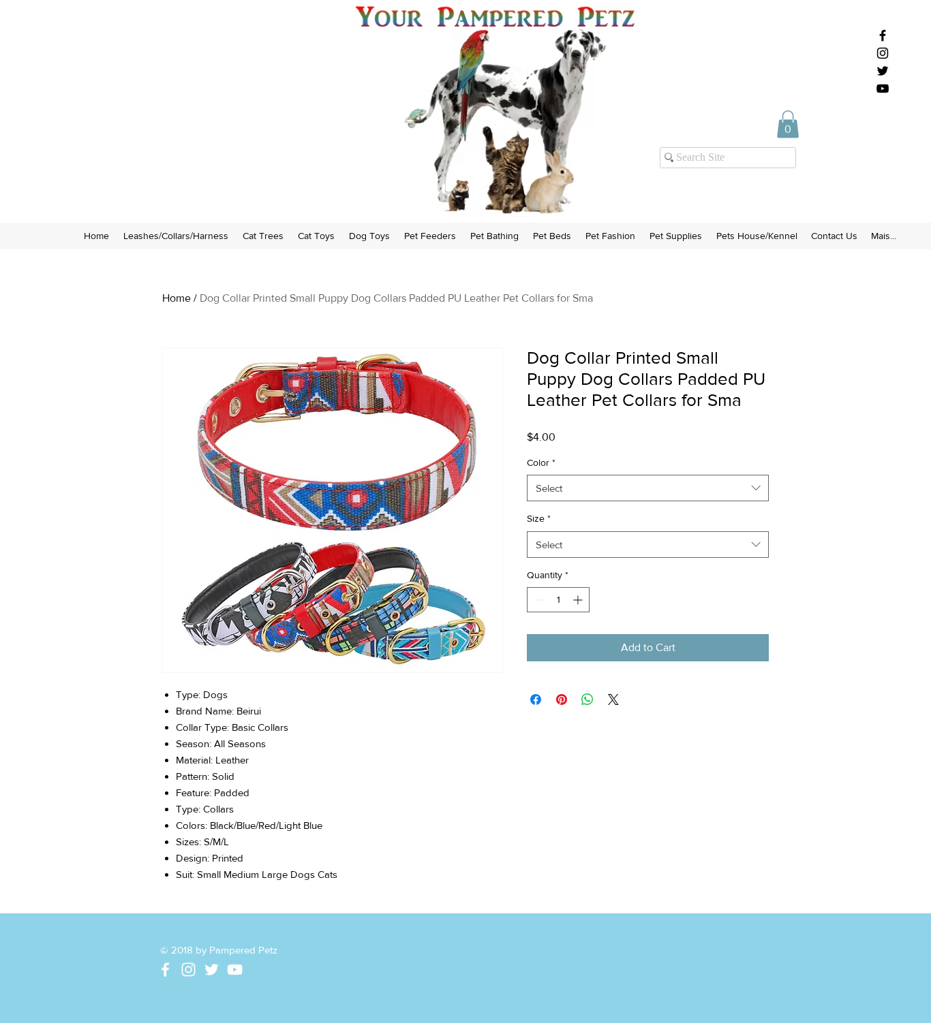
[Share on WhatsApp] (587, 699)
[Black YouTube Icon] (882, 88)
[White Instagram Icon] (188, 969)
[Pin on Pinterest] (561, 699)
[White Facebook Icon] (165, 969)
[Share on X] (613, 699)
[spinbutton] (558, 600)
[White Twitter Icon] (211, 969)
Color (541, 462)
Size (539, 518)
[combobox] (648, 488)
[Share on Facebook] (536, 699)
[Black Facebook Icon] (882, 35)
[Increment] (578, 600)
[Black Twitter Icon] (882, 70)
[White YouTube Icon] (235, 969)
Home (176, 298)
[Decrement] (537, 600)
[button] (787, 124)
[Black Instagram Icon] (882, 53)
